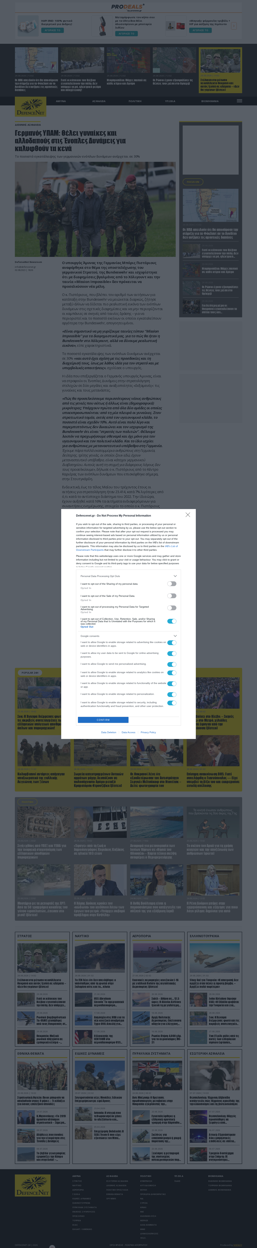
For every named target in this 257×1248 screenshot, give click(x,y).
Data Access (128, 732)
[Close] (189, 516)
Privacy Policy (148, 732)
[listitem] (128, 576)
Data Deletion (108, 732)
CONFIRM (103, 720)
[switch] (171, 583)
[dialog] (128, 624)
